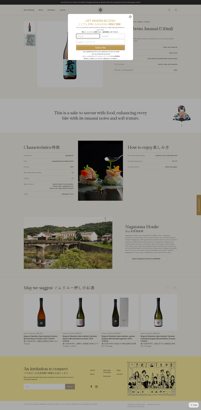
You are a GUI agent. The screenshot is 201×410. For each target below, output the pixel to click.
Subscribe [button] (100, 47)
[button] (130, 16)
